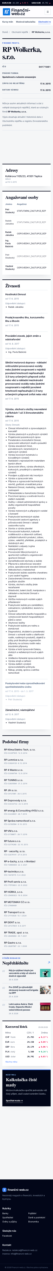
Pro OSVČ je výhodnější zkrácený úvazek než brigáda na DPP (23, 990)
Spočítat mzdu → (14, 1100)
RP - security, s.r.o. (14, 851)
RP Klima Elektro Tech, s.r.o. (19, 749)
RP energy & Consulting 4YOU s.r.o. (24, 810)
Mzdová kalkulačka (25, 21)
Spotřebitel (7, 1217)
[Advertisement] (26, 147)
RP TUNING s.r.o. (13, 780)
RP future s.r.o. (12, 841)
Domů (5, 32)
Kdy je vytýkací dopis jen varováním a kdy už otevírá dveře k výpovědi (22, 973)
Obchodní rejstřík (20, 32)
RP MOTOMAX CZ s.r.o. (17, 902)
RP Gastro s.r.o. (13, 942)
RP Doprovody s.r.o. (15, 800)
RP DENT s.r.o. (12, 922)
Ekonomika (33, 1221)
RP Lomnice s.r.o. (14, 759)
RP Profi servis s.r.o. (15, 881)
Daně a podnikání (36, 1217)
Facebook (7, 1235)
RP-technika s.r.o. (14, 871)
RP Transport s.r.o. (14, 912)
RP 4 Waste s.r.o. (13, 769)
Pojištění (32, 1213)
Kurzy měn (7, 21)
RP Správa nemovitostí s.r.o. (20, 820)
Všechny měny (11, 1062)
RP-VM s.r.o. (11, 830)
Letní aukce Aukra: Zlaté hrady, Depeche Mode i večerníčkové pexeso (21, 1007)
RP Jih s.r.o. (10, 790)
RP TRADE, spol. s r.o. (16, 932)
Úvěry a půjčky (9, 1221)
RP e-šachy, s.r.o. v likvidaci (19, 861)
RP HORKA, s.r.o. (13, 891)
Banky (5, 1213)
